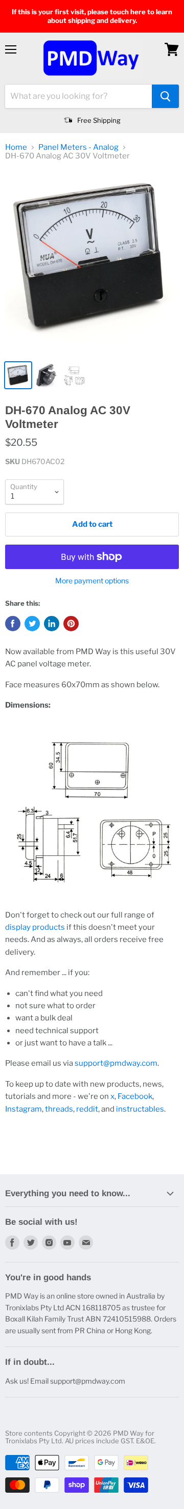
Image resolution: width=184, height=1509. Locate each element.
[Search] (165, 96)
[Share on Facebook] (12, 623)
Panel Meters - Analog (78, 147)
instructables (140, 1109)
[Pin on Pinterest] (71, 623)
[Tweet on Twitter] (32, 623)
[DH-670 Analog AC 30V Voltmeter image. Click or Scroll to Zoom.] (92, 262)
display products (35, 927)
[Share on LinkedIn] (51, 623)
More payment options (92, 581)
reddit (87, 1109)
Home (16, 147)
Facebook (135, 1096)
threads (59, 1109)
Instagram (23, 1109)
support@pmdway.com (116, 1063)
